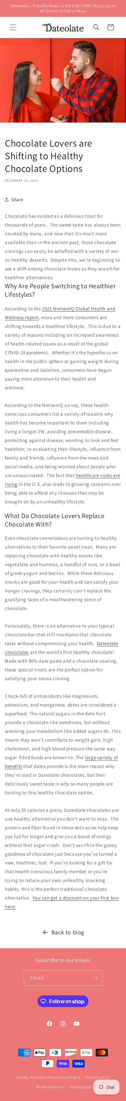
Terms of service (49, 1087)
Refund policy (98, 1077)
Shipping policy (82, 1087)
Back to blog (67, 932)
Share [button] (17, 199)
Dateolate (38, 1077)
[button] (13, 27)
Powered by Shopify (64, 1077)
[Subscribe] (95, 978)
